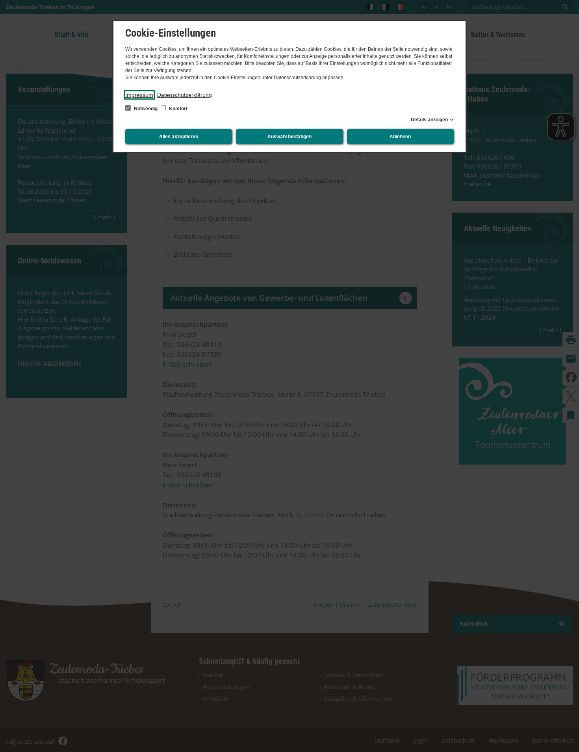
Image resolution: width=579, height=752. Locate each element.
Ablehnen (400, 136)
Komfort (177, 108)
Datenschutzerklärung (184, 95)
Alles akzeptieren (178, 136)
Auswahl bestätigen (289, 136)
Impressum (139, 95)
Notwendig (146, 108)
